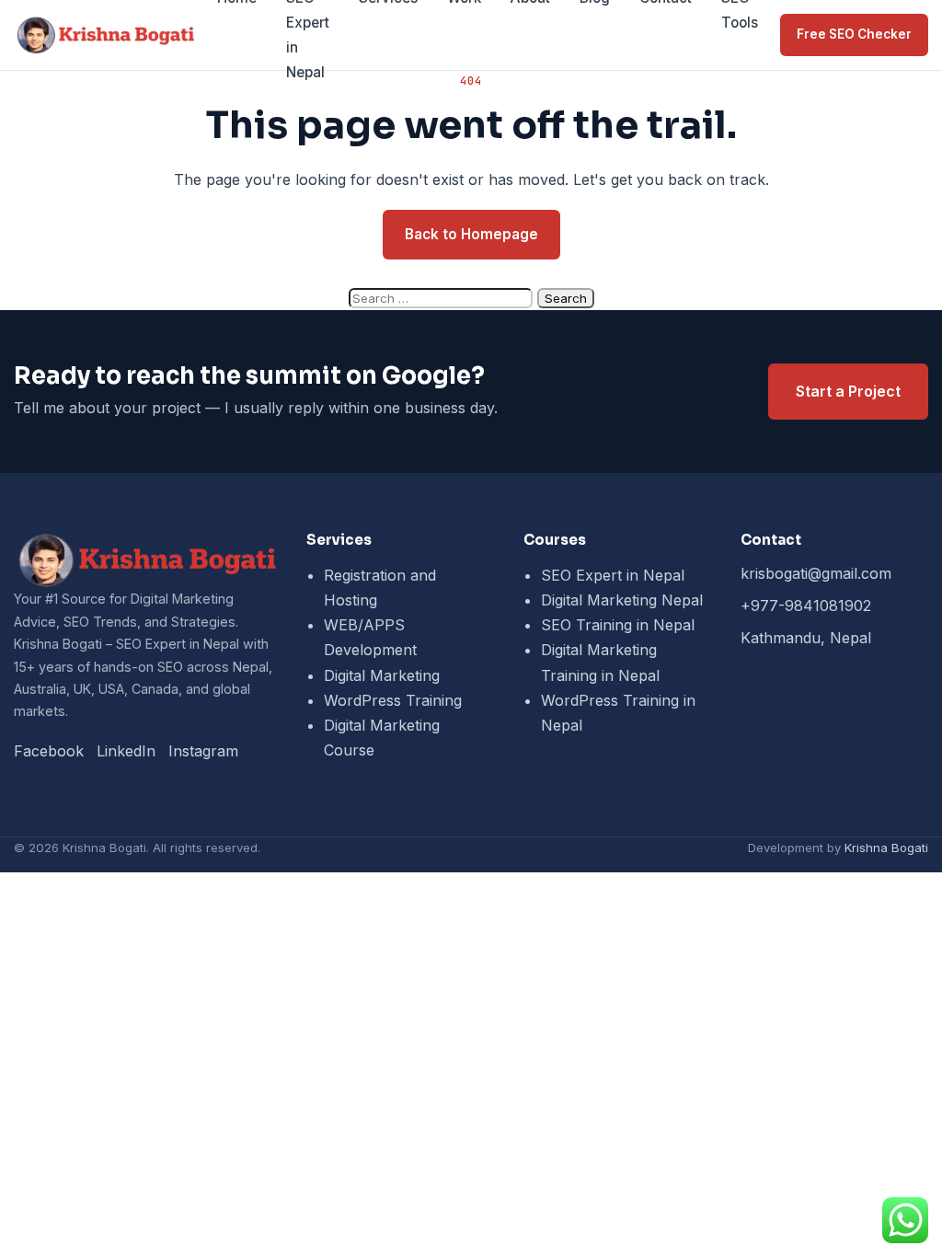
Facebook (49, 751)
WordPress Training (393, 700)
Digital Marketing (382, 675)
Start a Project (848, 391)
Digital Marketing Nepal (622, 600)
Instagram (203, 751)
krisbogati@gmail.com (816, 573)
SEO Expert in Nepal (612, 575)
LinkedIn (126, 751)
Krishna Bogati (886, 847)
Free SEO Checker (854, 34)
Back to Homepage (471, 234)
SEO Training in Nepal (618, 625)
